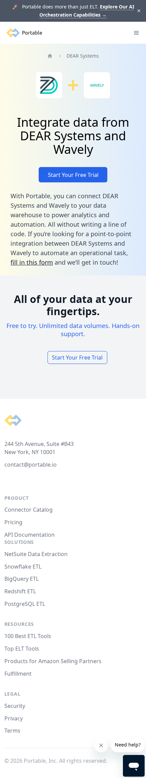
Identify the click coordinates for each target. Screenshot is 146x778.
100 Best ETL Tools (27, 636)
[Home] (50, 56)
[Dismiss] (139, 11)
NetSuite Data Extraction (36, 554)
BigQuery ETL (21, 578)
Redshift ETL (20, 591)
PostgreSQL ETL (24, 604)
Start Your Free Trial (73, 175)
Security (14, 706)
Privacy (13, 718)
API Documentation (29, 534)
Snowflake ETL (22, 566)
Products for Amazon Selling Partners (53, 661)
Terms (12, 730)
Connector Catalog (28, 509)
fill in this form (32, 262)
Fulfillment (18, 673)
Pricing (13, 522)
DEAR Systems (83, 56)
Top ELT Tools (21, 648)
